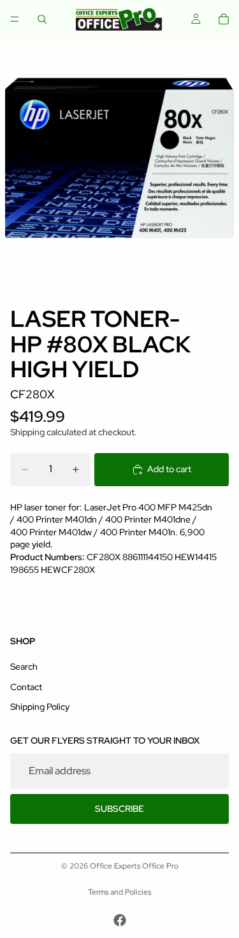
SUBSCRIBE (119, 808)
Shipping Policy (39, 706)
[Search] (42, 19)
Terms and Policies (119, 892)
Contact (26, 687)
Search (24, 666)
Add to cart (169, 469)
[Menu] (14, 19)
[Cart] (224, 19)
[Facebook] (119, 920)
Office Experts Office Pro (134, 866)
